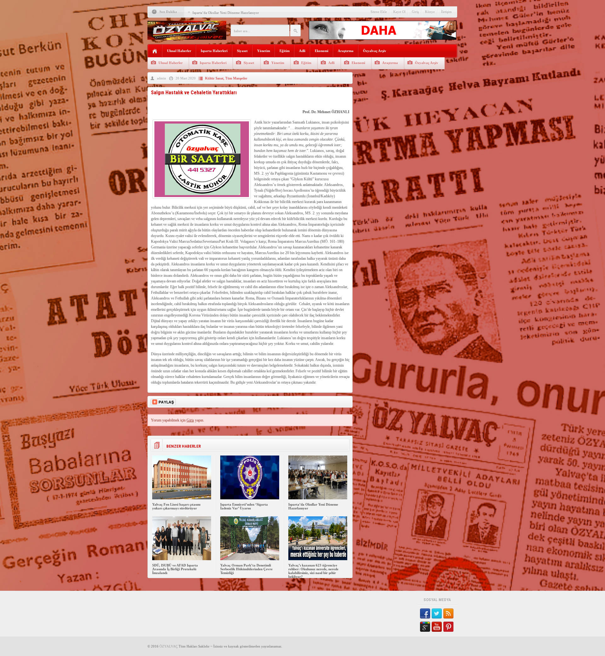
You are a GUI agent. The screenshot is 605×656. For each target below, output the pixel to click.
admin (161, 78)
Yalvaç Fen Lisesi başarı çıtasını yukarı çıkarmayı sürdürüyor (176, 506)
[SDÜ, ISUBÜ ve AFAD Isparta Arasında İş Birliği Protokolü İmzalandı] (181, 559)
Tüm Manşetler (236, 78)
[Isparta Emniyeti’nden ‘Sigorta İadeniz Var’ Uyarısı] (249, 498)
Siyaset (242, 51)
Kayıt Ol (399, 12)
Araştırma (346, 51)
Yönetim (263, 51)
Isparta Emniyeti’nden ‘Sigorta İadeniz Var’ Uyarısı (244, 506)
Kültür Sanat (214, 78)
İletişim (446, 12)
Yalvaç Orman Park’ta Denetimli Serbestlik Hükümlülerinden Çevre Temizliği (246, 569)
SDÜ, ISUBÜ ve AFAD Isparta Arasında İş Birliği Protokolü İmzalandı (175, 569)
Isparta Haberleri (214, 51)
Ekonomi (321, 51)
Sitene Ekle (379, 12)
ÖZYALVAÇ (168, 646)
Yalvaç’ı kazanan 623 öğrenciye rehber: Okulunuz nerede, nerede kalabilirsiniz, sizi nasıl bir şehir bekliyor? (313, 570)
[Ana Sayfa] (155, 51)
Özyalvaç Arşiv (374, 51)
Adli (302, 51)
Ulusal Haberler (179, 51)
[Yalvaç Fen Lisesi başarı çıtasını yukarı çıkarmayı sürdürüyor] (181, 498)
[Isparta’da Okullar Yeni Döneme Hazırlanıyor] (317, 498)
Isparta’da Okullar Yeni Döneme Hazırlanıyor (226, 13)
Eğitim (284, 51)
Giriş (415, 12)
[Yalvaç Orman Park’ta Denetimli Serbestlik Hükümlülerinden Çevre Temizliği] (249, 559)
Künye (430, 12)
